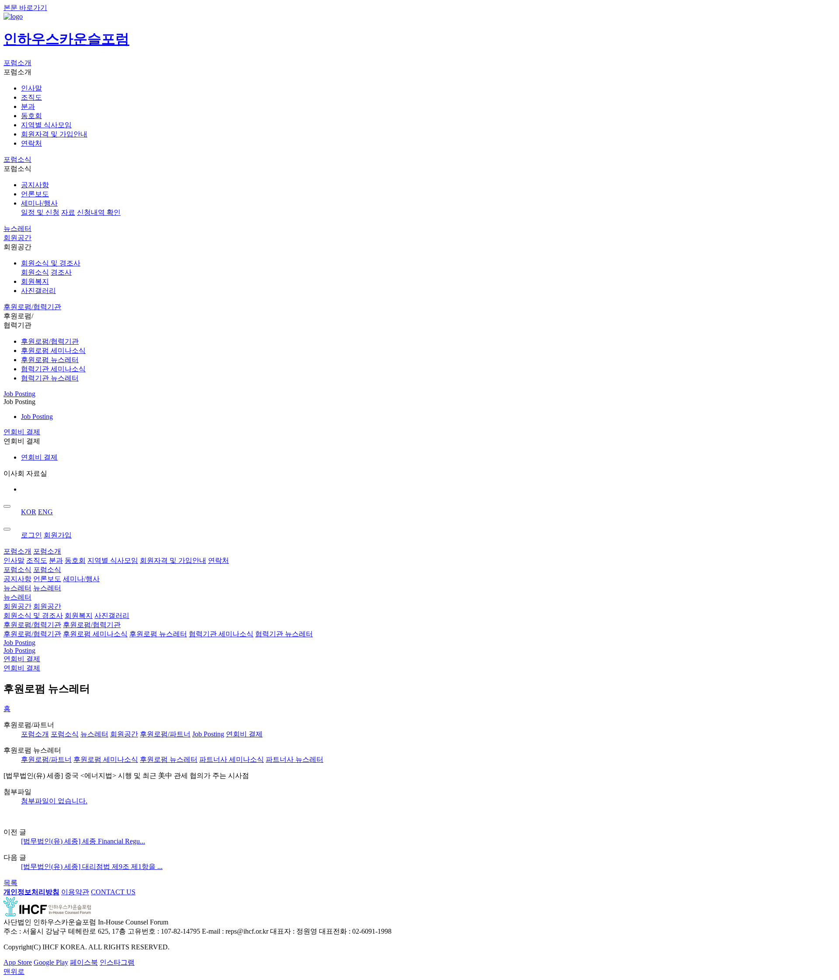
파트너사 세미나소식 (231, 759)
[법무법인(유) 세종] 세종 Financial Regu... (83, 841)
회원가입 (58, 535)
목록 (10, 882)
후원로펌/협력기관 (32, 306)
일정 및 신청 (40, 212)
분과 (28, 106)
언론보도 (35, 194)
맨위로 (13, 971)
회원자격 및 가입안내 (54, 134)
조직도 (31, 97)
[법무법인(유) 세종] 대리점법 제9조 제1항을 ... (92, 866)
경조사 (61, 272)
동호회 (31, 115)
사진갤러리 (38, 290)
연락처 (31, 143)
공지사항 (35, 184)
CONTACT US (113, 892)
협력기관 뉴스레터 (50, 378)
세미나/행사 (39, 203)
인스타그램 (117, 962)
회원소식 (35, 272)
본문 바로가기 (25, 7)
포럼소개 (17, 62)
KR (28, 512)
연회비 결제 (21, 432)
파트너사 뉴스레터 (294, 759)
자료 (68, 212)
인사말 (31, 88)
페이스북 (84, 962)
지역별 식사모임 (46, 125)
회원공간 (17, 237)
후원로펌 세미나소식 (53, 350)
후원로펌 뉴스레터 (50, 359)
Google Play (51, 962)
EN (45, 512)
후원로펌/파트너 (165, 734)
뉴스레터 (17, 228)
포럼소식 (17, 159)
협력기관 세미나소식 (53, 369)
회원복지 (35, 281)
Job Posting (19, 394)
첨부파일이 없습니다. (54, 801)
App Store (17, 962)
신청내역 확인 (99, 212)
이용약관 (75, 892)
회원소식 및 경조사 (50, 263)
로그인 (31, 535)
